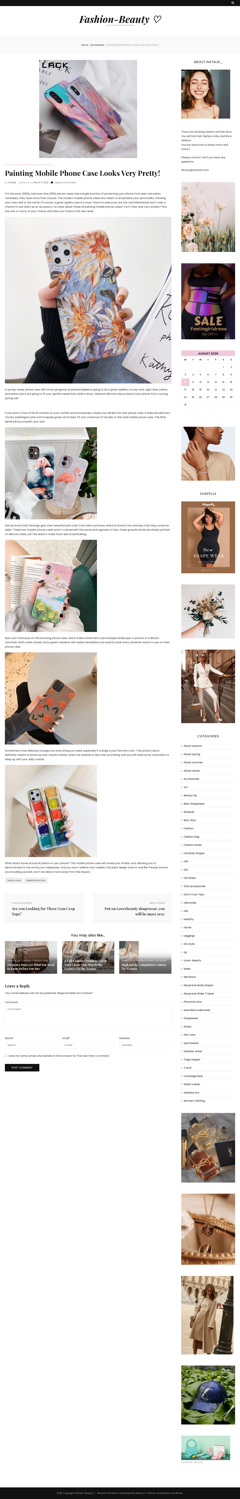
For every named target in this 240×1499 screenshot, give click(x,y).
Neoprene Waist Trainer (199, 993)
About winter (192, 771)
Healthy (189, 919)
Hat (186, 911)
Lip (185, 952)
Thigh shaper (192, 1059)
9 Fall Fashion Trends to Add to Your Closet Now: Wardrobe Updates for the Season (85, 965)
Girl (186, 870)
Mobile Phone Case (35, 880)
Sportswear (191, 1043)
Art (186, 787)
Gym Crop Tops (194, 894)
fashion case (14, 880)
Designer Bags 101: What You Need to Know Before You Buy (30, 967)
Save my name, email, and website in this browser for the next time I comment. (59, 1056)
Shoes (187, 1026)
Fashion (47, 164)
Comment (11, 1002)
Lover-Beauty (192, 960)
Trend (68, 956)
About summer (193, 762)
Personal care (193, 1002)
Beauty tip (32, 164)
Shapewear (191, 1018)
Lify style (100, 952)
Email (66, 1038)
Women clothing (194, 1101)
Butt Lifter (190, 820)
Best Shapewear (194, 804)
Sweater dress (193, 1051)
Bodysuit (189, 812)
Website (124, 1038)
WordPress (177, 1493)
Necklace (190, 977)
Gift (186, 861)
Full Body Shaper (194, 853)
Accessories (14, 164)
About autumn (73, 952)
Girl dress (190, 878)
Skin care (189, 1035)
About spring (192, 754)
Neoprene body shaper (199, 985)
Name (9, 1038)
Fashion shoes (145, 960)
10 (185, 382)
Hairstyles (190, 903)
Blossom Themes (146, 1493)
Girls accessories (194, 886)
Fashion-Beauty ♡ (120, 18)
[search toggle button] (233, 3)
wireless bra (191, 1092)
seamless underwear (197, 1010)
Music (187, 969)
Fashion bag (40, 960)
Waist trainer (192, 1084)
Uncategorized (193, 1076)
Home (187, 927)
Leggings (189, 936)
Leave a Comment (65, 182)
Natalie (12, 182)
